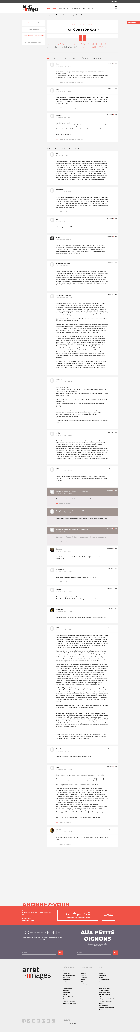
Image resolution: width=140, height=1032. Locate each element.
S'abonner (132, 23)
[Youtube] (34, 1022)
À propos (101, 981)
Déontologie (66, 984)
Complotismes (66, 992)
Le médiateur (102, 975)
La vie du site (102, 973)
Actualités (64, 8)
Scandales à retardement (69, 975)
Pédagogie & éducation (69, 1001)
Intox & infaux (66, 977)
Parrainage (101, 977)
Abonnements (102, 971)
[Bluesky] (29, 1022)
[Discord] (48, 1022)
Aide (100, 996)
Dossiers (83, 979)
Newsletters (102, 1003)
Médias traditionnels (68, 996)
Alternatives (66, 986)
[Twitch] (43, 1022)
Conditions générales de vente (106, 1007)
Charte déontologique (104, 988)
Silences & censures (68, 999)
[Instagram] (39, 1022)
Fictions (65, 971)
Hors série (65, 1023)
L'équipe (101, 984)
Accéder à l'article (35, 23)
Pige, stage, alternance (104, 994)
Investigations (66, 979)
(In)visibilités (66, 990)
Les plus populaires (85, 984)
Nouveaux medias (67, 988)
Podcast (101, 1014)
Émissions (76, 8)
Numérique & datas (67, 981)
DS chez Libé (73, 1023)
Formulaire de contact (104, 990)
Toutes (82, 971)
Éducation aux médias (104, 979)
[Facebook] (24, 1022)
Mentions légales (103, 1005)
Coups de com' (66, 973)
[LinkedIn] (53, 1022)
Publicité (65, 994)
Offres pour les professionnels (106, 999)
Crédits (101, 1009)
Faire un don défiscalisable (105, 1001)
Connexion (114, 1)
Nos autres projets (103, 986)
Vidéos (82, 981)
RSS (100, 1012)
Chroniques (88, 8)
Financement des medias (69, 1003)
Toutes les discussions (104, 992)
